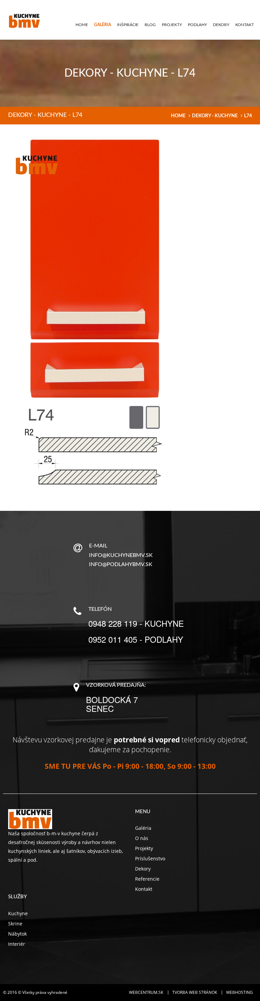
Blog (150, 25)
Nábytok (17, 933)
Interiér (16, 944)
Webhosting (239, 992)
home (178, 116)
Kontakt (244, 25)
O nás (141, 838)
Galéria (102, 25)
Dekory (221, 25)
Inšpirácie (127, 25)
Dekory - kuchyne (215, 116)
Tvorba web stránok (194, 992)
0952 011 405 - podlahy (135, 639)
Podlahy (197, 25)
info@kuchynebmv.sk (121, 555)
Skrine (15, 923)
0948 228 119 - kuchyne (136, 623)
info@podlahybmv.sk (120, 564)
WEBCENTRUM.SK (146, 992)
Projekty (172, 25)
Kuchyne (18, 913)
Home (81, 25)
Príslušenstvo (150, 858)
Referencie (147, 879)
